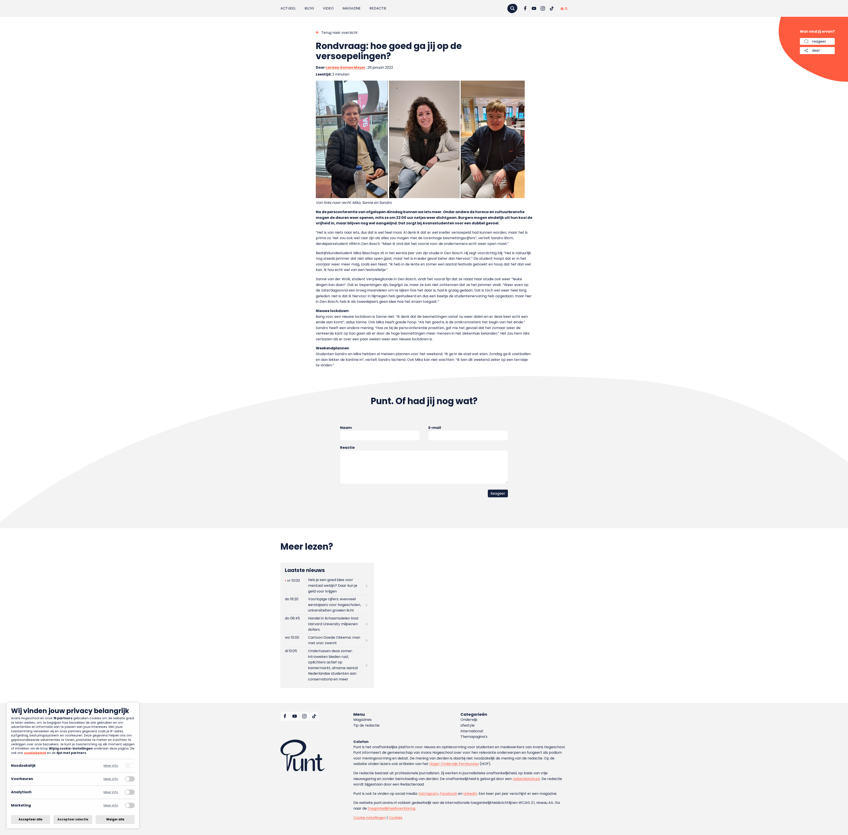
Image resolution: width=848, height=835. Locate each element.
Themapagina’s (473, 736)
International (471, 731)
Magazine (352, 8)
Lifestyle (467, 725)
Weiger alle (115, 819)
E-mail (434, 427)
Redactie (377, 8)
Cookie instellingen (369, 817)
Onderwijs (468, 719)
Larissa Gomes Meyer (345, 67)
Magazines (362, 719)
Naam (346, 427)
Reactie (347, 447)
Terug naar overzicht (339, 32)
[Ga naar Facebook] (525, 8)
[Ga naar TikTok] (551, 8)
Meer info (111, 766)
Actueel (288, 8)
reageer (819, 41)
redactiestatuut (526, 778)
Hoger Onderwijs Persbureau (454, 763)
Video (328, 8)
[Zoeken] (512, 8)
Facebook (448, 793)
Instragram (428, 793)
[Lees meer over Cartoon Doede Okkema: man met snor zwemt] (327, 640)
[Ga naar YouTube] (534, 8)
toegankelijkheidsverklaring (391, 808)
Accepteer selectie (72, 819)
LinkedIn (470, 793)
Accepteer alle (30, 819)
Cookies (395, 817)
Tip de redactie (366, 725)
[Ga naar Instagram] (542, 8)
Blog (309, 8)
